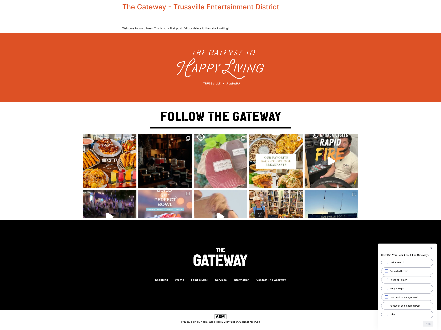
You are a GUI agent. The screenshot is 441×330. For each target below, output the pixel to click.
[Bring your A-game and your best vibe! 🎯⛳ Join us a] (109, 161)
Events (179, 280)
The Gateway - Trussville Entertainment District (200, 7)
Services (221, 280)
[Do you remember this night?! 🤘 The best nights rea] (220, 217)
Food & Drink (199, 280)
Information (241, 280)
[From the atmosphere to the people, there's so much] (109, 217)
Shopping (161, 280)
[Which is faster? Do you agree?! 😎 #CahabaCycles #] (331, 161)
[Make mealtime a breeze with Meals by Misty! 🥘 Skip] (276, 217)
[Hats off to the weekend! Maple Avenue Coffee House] (220, 161)
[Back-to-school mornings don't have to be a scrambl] (276, 161)
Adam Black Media (212, 321)
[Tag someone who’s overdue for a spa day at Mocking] (165, 161)
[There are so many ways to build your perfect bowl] (165, 217)
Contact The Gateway (271, 280)
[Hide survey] (431, 248)
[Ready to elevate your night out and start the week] (331, 217)
